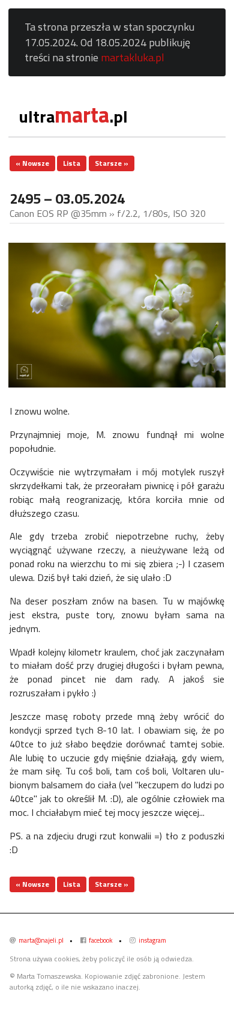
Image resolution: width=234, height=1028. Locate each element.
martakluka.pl (132, 57)
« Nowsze (32, 163)
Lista (71, 163)
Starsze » (111, 163)
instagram (151, 940)
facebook (100, 940)
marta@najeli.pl (40, 940)
